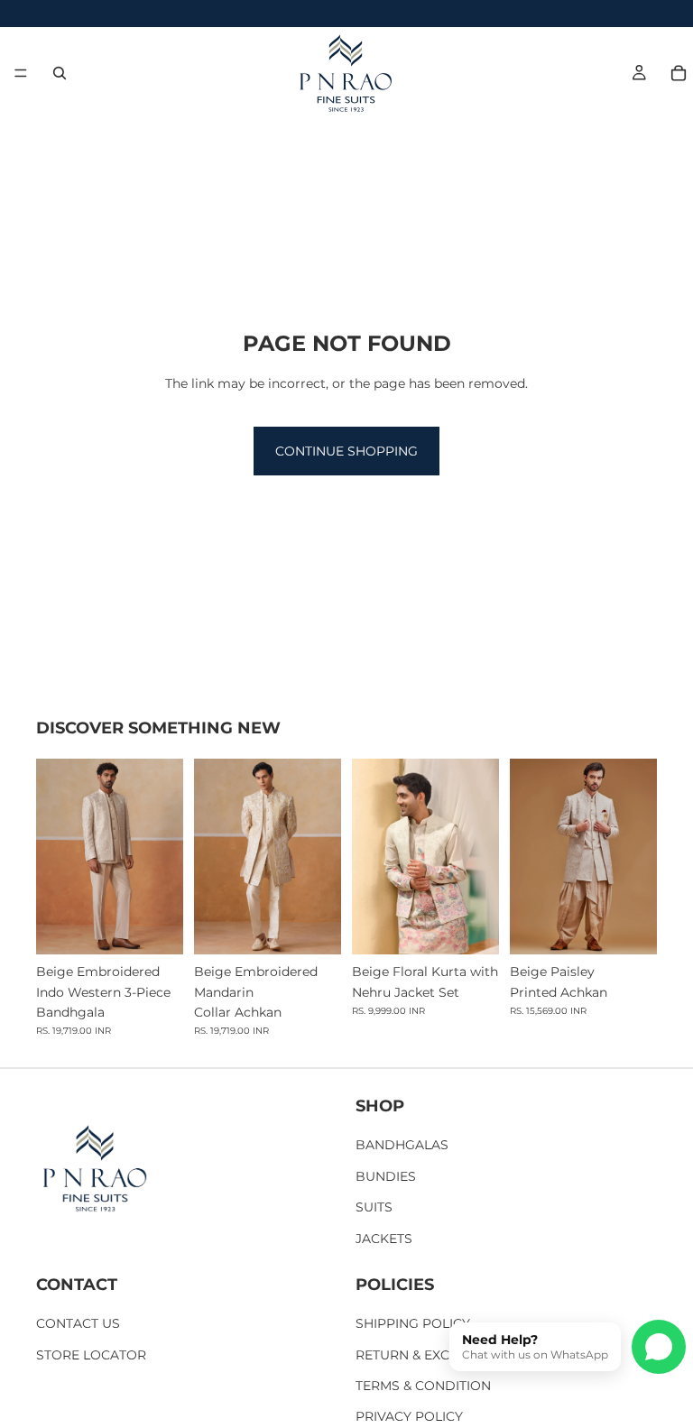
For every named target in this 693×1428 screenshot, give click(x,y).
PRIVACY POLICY (409, 1417)
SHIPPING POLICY (413, 1323)
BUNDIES (386, 1176)
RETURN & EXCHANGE (426, 1355)
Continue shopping (346, 451)
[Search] (59, 73)
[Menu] (21, 73)
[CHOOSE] (155, 927)
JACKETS (384, 1238)
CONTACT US (78, 1323)
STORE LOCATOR (91, 1355)
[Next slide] (163, 857)
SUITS (374, 1207)
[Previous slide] (56, 857)
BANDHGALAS (402, 1145)
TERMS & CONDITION (423, 1385)
